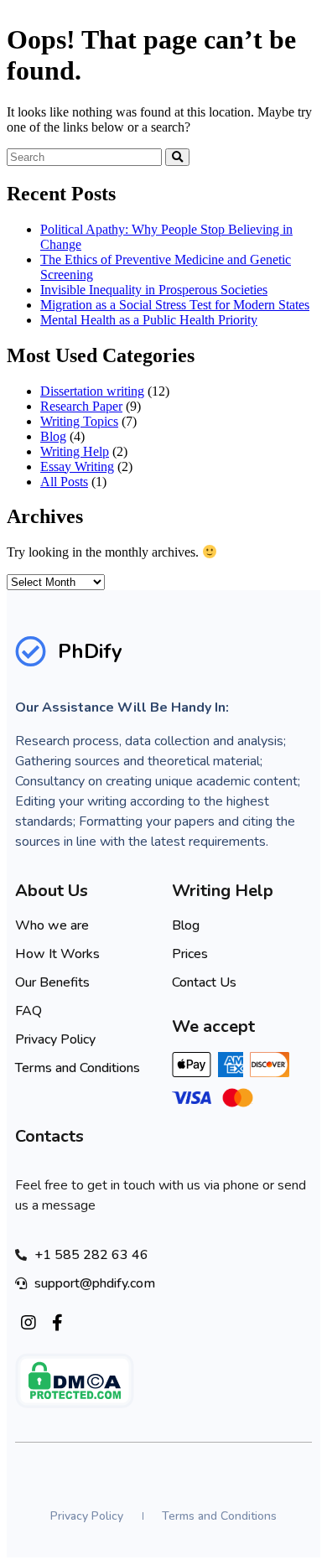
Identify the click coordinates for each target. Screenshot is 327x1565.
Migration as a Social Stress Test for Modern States (174, 305)
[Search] (177, 157)
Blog (53, 436)
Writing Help (74, 451)
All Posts (64, 481)
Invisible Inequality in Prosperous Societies (153, 289)
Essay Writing (77, 466)
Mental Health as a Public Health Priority (148, 320)
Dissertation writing (92, 391)
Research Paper (81, 406)
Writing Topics (79, 421)
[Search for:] (86, 156)
